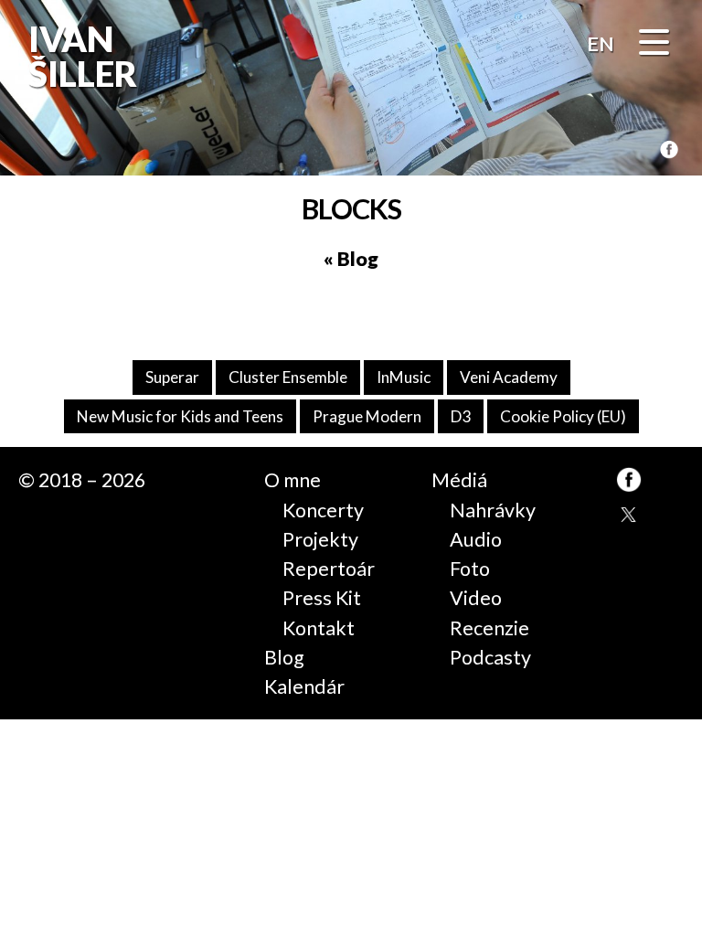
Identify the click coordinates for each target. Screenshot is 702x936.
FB (669, 150)
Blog (284, 657)
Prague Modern (367, 416)
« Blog (351, 259)
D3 (461, 416)
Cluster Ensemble (288, 377)
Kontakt (318, 628)
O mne (292, 480)
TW (629, 516)
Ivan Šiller (80, 56)
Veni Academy (509, 377)
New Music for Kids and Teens (180, 416)
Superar (172, 377)
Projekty (320, 539)
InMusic (404, 377)
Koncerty (323, 510)
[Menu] (654, 45)
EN (600, 44)
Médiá (459, 480)
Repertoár (328, 568)
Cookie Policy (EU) (563, 416)
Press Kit (321, 598)
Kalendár (304, 686)
